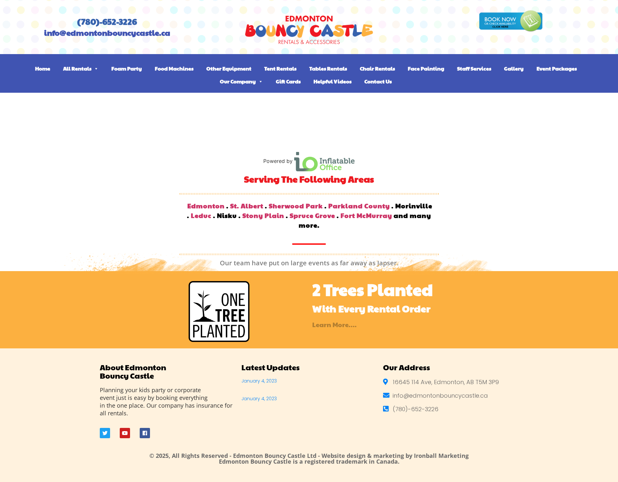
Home (42, 68)
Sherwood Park (296, 205)
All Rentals (77, 68)
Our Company (238, 81)
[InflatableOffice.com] (324, 161)
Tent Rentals (280, 68)
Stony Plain (263, 215)
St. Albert (246, 205)
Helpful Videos (332, 81)
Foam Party (126, 68)
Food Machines (174, 68)
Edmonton (206, 205)
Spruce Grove (312, 215)
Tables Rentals (328, 68)
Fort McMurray (366, 215)
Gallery (514, 68)
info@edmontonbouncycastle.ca (107, 32)
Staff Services (474, 68)
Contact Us (378, 81)
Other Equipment (228, 68)
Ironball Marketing (441, 455)
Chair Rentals (377, 68)
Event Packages (557, 68)
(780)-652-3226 (107, 21)
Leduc (201, 215)
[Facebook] (145, 433)
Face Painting (426, 68)
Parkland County (359, 205)
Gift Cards (288, 81)
